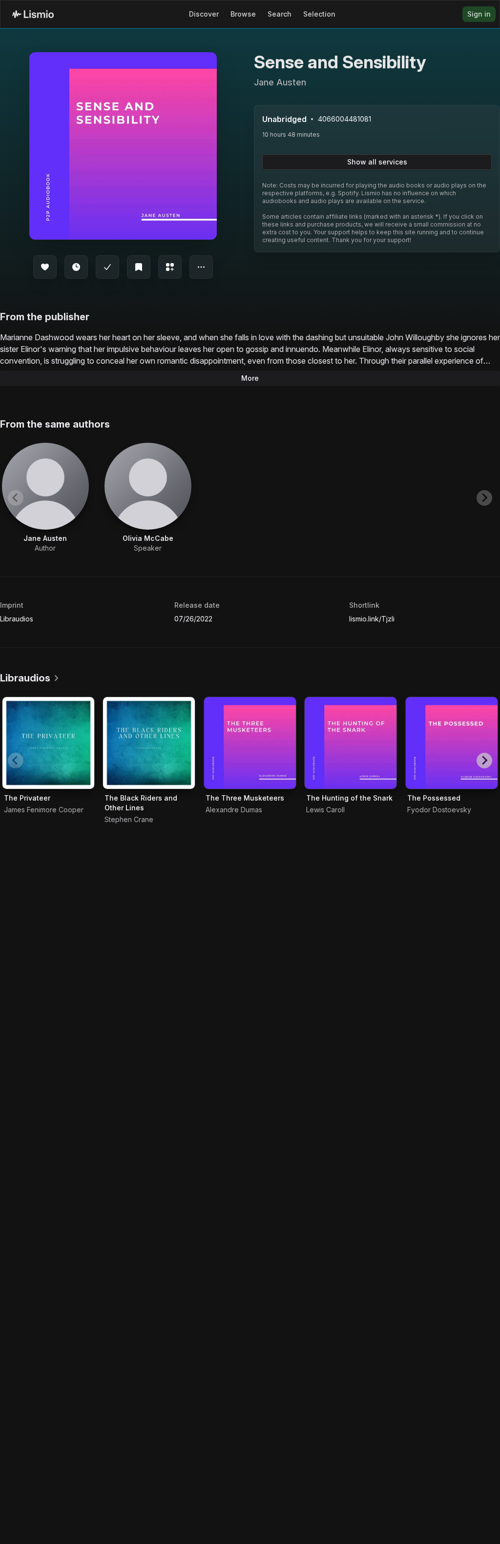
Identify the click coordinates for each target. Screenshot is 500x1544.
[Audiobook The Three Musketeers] (250, 743)
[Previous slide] (15, 498)
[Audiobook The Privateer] (48, 743)
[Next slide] (484, 498)
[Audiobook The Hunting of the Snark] (350, 743)
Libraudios (16, 619)
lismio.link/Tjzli (372, 619)
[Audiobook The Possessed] (451, 743)
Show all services (377, 162)
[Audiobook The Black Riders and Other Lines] (149, 743)
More (250, 378)
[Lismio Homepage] (33, 14)
